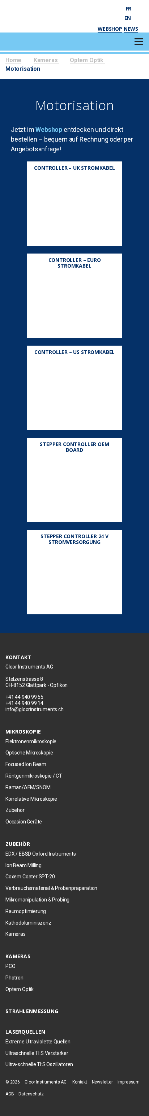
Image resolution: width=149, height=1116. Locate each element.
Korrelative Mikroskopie (31, 799)
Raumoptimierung (25, 911)
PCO (10, 966)
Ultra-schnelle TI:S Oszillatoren (39, 1064)
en (128, 17)
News (131, 28)
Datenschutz (31, 1093)
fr (129, 8)
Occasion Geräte (23, 822)
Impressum (129, 1082)
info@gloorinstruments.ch (34, 709)
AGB (9, 1093)
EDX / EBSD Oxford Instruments (40, 854)
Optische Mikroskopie (29, 753)
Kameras (46, 60)
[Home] (41, 14)
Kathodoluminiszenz (28, 923)
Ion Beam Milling (23, 865)
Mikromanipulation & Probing (37, 900)
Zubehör (15, 810)
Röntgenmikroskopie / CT (33, 776)
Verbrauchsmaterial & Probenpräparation (51, 888)
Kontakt (79, 1082)
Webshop (110, 28)
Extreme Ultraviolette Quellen (38, 1041)
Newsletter (102, 1082)
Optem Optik (87, 60)
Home (13, 60)
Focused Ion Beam (25, 764)
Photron (14, 978)
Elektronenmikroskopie (30, 741)
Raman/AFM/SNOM (27, 787)
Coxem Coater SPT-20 (30, 876)
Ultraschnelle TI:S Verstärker (36, 1053)
